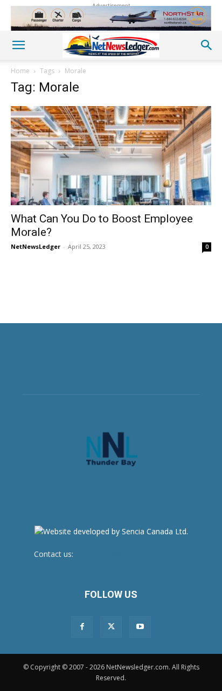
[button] (18, 45)
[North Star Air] (111, 18)
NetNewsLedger (35, 246)
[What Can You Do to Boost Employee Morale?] (111, 155)
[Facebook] (82, 627)
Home (20, 70)
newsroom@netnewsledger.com (132, 554)
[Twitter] (111, 627)
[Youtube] (140, 627)
